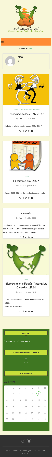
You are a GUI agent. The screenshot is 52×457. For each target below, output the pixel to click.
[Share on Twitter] (26, 131)
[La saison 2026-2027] (26, 156)
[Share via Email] (32, 131)
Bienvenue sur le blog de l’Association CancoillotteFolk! (26, 285)
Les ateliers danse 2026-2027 (26, 114)
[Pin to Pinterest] (29, 131)
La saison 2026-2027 (26, 181)
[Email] (29, 441)
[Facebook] (26, 361)
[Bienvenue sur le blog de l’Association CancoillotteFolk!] (26, 259)
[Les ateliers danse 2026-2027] (26, 89)
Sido (20, 57)
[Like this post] (20, 131)
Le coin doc (26, 213)
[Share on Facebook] (23, 131)
